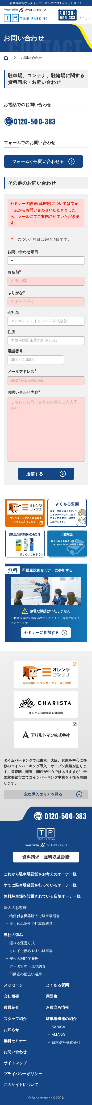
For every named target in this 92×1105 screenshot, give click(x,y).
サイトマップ (15, 1063)
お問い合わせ (15, 1052)
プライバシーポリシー (23, 1074)
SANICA (58, 1027)
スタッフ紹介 (15, 1019)
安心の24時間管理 (24, 959)
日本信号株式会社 (66, 1042)
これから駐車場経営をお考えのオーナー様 (40, 874)
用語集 (52, 996)
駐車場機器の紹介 (61, 1019)
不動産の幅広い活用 (25, 974)
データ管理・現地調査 (27, 966)
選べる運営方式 (22, 943)
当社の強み (13, 935)
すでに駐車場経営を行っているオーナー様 (40, 885)
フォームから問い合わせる (38, 161)
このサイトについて (21, 1085)
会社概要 (11, 996)
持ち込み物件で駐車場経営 (31, 924)
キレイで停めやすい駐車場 (31, 951)
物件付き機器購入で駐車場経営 (34, 916)
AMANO (58, 1035)
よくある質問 (57, 985)
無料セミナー (15, 1041)
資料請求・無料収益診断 (46, 857)
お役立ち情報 (57, 1007)
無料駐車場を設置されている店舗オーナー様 (42, 896)
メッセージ (13, 985)
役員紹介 (11, 1007)
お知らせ (11, 1030)
